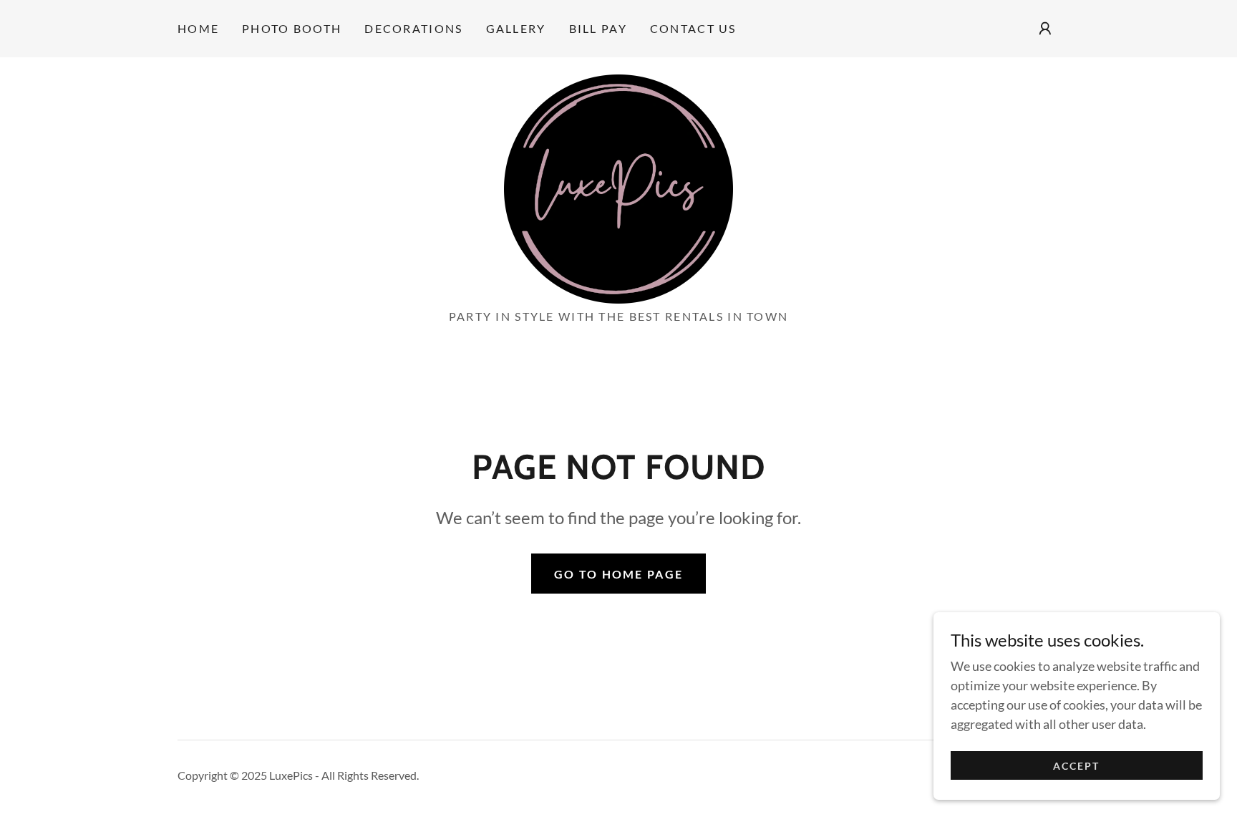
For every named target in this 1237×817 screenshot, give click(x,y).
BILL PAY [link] (598, 28)
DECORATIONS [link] (413, 28)
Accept (1076, 766)
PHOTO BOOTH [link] (291, 28)
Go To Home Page (618, 574)
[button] (1045, 28)
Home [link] (198, 28)
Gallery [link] (516, 28)
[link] (618, 187)
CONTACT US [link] (693, 28)
